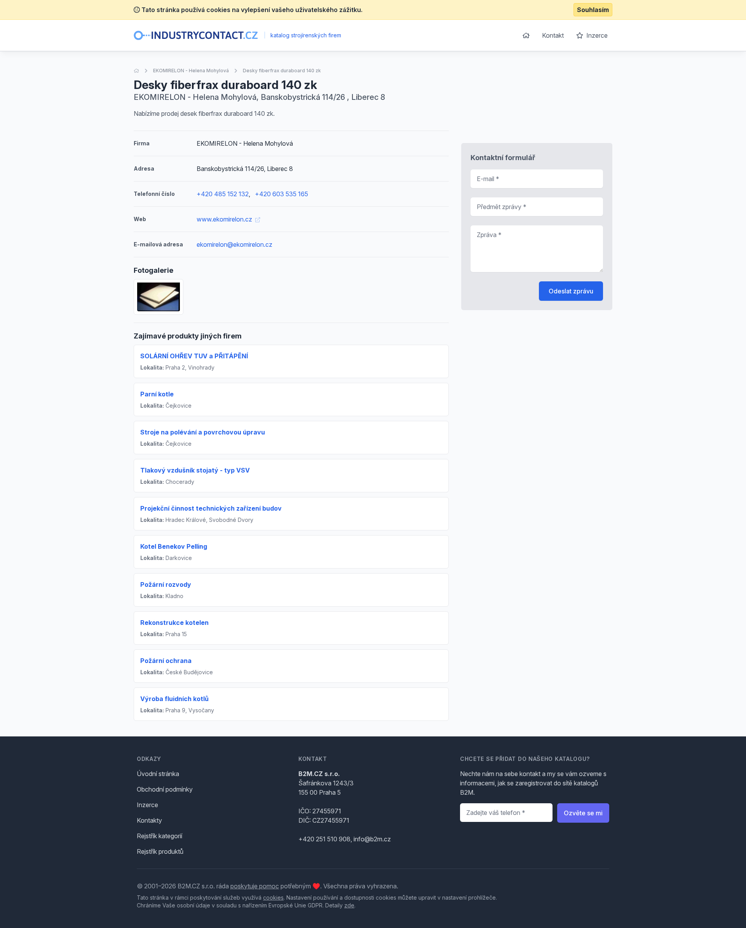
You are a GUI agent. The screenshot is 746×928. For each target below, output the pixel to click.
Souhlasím (593, 10)
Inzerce (596, 35)
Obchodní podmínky (165, 789)
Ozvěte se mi (583, 813)
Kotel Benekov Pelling (173, 546)
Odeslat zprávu (571, 291)
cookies (273, 897)
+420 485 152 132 (223, 194)
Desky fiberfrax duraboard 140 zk (282, 70)
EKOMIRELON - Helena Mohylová (191, 70)
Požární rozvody (165, 584)
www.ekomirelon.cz (225, 219)
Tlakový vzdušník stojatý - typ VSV (195, 470)
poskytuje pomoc (254, 886)
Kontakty (149, 820)
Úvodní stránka (158, 774)
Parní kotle (157, 394)
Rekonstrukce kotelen (174, 622)
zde (349, 905)
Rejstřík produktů (160, 851)
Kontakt (553, 35)
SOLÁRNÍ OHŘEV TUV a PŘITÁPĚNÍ (194, 356)
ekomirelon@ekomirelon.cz (234, 244)
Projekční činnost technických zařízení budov (211, 508)
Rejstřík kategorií (159, 836)
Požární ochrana (166, 661)
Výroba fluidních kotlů (174, 699)
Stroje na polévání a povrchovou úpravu (202, 432)
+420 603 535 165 (281, 194)
